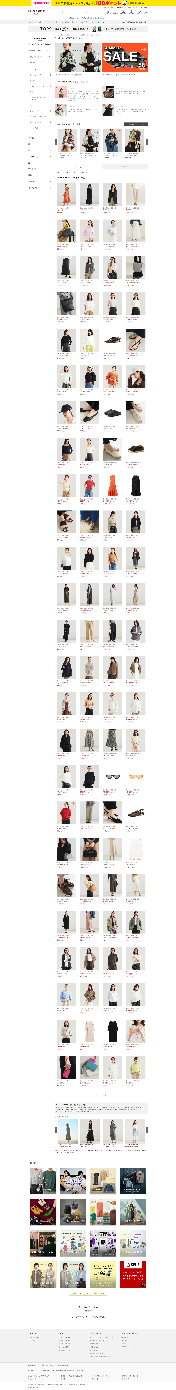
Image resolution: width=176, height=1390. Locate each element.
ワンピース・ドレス (37, 86)
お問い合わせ (94, 1347)
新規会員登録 (125, 1337)
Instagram (124, 1343)
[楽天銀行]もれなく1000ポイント (115, 7)
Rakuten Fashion (67, 35)
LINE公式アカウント (127, 1346)
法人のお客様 (94, 1350)
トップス (33, 69)
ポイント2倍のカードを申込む (101, 1376)
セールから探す (64, 1347)
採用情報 (82, 1384)
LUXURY (31, 1340)
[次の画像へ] (147, 142)
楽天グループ (132, 7)
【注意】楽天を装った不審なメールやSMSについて (88, 1294)
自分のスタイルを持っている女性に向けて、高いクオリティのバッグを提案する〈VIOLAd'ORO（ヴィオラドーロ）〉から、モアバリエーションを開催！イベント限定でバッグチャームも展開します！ (83, 95)
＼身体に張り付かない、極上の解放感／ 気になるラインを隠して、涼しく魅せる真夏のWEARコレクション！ (131, 111)
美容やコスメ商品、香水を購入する (71, 1376)
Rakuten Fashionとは (97, 1340)
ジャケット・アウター (38, 75)
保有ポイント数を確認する (130, 1376)
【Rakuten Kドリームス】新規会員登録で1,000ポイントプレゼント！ (64, 1370)
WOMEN (32, 51)
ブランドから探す (65, 1337)
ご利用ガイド (94, 1344)
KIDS (48, 51)
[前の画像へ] (56, 142)
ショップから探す (65, 1340)
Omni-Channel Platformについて (100, 1356)
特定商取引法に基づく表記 (98, 1353)
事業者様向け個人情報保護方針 (57, 1384)
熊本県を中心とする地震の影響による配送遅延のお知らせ (88, 18)
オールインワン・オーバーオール (38, 98)
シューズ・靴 (34, 111)
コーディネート (125, 166)
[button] (68, 145)
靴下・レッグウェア (37, 122)
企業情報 (30, 1384)
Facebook (124, 1340)
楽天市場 (144, 7)
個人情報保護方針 (40, 1384)
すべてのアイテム (65, 1350)
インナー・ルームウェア (38, 116)
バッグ (32, 105)
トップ (57, 35)
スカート (33, 92)
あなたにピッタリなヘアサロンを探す (39, 1376)
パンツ (32, 80)
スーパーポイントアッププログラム (101, 1337)
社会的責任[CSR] (73, 1384)
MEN (40, 51)
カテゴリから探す (65, 1344)
